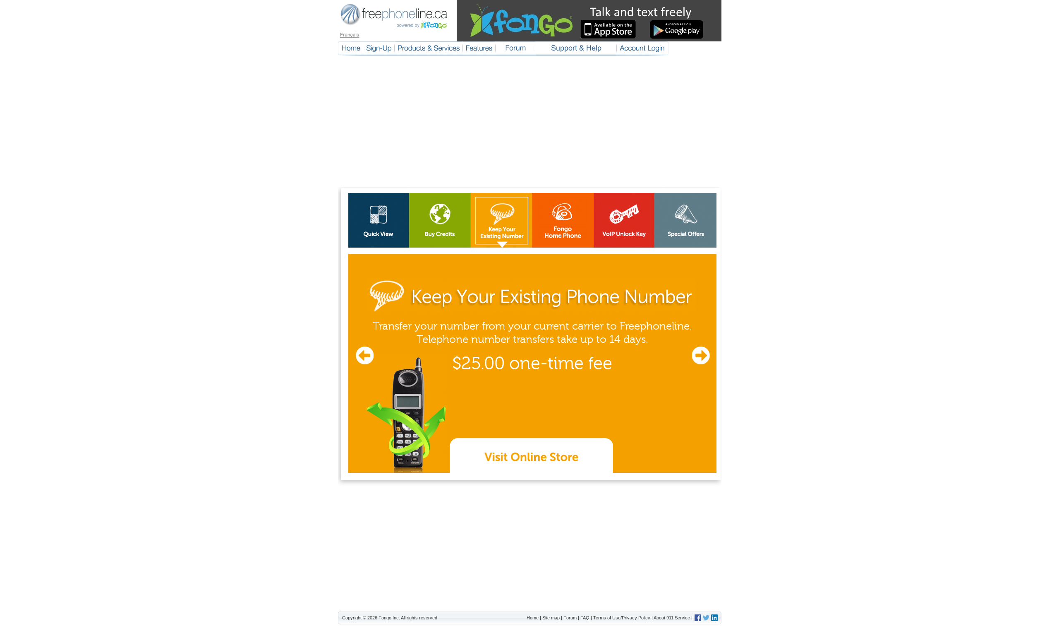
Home (533, 617)
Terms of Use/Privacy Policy (621, 617)
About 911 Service (672, 617)
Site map (551, 617)
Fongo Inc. (389, 617)
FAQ (584, 617)
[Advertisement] (529, 125)
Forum (570, 617)
